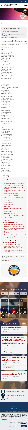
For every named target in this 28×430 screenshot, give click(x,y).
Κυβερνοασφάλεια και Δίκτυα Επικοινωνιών (13, 185)
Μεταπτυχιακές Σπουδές (10, 222)
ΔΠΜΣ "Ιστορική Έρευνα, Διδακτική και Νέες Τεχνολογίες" (13, 232)
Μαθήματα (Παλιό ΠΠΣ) (9, 218)
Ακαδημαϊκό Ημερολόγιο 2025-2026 (11, 327)
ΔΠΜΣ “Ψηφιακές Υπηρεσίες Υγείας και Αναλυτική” (15, 234)
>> (25, 289)
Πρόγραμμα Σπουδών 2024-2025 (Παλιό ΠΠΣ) (14, 215)
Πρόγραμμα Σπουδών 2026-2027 (11, 193)
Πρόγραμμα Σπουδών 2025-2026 (11, 195)
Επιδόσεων (18, 426)
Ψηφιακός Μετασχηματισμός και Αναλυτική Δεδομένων (13, 188)
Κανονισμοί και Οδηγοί (9, 242)
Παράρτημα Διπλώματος (9, 204)
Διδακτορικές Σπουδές (9, 240)
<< (3, 289)
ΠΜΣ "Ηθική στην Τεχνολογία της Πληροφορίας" (14, 226)
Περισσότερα (4, 419)
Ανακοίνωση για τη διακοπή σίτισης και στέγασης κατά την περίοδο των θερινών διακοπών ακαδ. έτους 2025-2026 (13, 359)
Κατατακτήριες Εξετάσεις (9, 200)
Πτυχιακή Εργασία (8, 202)
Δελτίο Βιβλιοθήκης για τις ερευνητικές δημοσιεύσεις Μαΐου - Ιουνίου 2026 (13, 373)
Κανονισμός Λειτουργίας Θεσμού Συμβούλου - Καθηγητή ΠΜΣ (14, 251)
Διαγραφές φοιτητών (8, 220)
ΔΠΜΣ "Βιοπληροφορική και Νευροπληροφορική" (10, 237)
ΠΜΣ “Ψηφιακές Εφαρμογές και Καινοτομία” (13, 224)
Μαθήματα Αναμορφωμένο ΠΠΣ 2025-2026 (13, 197)
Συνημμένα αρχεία (8, 352)
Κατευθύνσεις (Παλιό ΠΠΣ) (9, 213)
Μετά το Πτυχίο (7, 211)
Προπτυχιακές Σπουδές (9, 179)
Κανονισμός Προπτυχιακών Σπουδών (12, 244)
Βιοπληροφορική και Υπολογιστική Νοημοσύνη (14, 183)
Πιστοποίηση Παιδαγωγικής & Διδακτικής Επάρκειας (13, 209)
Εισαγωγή (6, 181)
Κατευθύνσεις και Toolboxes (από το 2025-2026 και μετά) (14, 191)
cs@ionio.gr (8, 260)
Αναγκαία (12, 426)
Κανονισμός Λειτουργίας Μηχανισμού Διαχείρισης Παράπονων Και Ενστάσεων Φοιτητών (13, 247)
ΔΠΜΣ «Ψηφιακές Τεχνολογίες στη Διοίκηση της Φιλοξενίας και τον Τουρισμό (14, 229)
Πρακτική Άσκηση (7, 206)
